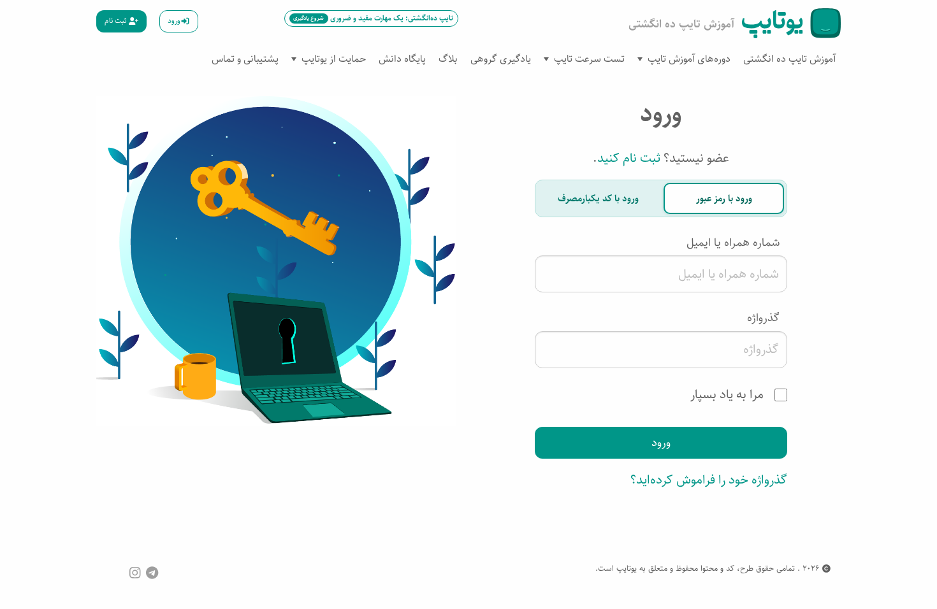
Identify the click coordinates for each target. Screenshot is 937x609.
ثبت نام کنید (628, 158)
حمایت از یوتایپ (333, 59)
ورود (174, 21)
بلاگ (448, 59)
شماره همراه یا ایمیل (733, 243)
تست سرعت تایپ (589, 59)
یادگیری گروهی (500, 59)
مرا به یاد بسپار (728, 395)
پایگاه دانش (402, 59)
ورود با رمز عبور (724, 198)
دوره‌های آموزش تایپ (689, 59)
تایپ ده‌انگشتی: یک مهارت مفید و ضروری (373, 18)
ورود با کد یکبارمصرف (598, 198)
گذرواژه (763, 318)
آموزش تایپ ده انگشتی (789, 59)
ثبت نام (117, 21)
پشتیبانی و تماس (245, 59)
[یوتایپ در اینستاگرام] (135, 572)
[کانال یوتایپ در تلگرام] (152, 572)
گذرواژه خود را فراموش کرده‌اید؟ (708, 480)
